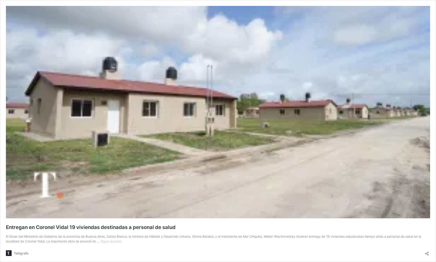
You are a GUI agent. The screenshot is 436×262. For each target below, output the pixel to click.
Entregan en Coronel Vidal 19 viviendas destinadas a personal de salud (91, 227)
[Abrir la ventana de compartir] (427, 252)
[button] (218, 112)
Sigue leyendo (111, 241)
